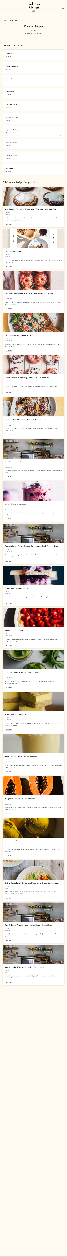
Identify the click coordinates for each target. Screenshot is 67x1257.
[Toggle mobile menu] (63, 8)
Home (4, 20)
